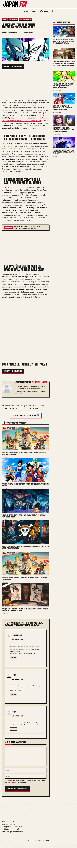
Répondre (13, 657)
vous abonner (12, 782)
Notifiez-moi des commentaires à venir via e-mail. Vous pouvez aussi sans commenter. (25, 781)
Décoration (44, 11)
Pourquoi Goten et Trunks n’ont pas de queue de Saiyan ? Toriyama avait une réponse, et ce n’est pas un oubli (25, 609)
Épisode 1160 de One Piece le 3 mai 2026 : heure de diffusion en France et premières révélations (64, 41)
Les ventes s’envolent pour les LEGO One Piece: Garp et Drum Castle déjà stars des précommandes (24, 453)
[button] (53, 11)
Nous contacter (8, 822)
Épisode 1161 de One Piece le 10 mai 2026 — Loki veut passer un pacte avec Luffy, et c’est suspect (24, 516)
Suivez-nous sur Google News (25, 415)
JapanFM (45, 840)
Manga (26, 11)
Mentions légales (8, 824)
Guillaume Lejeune (39, 382)
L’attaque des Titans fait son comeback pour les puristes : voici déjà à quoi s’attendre (63, 129)
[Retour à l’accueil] (15, 4)
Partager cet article (14, 67)
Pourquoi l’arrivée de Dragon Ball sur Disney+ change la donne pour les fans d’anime (25, 485)
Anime (34, 11)
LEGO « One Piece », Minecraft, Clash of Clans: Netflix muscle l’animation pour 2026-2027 (24, 578)
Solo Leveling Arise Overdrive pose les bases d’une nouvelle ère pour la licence (63, 151)
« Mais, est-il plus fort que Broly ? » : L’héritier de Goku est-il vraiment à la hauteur (63, 85)
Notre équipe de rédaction (12, 832)
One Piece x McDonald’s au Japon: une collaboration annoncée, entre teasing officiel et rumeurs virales (25, 547)
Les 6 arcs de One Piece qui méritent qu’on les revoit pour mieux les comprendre (62, 107)
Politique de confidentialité (12, 827)
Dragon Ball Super (25, 19)
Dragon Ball (13, 19)
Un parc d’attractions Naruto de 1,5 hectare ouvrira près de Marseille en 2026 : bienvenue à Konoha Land (64, 63)
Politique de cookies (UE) (12, 829)
